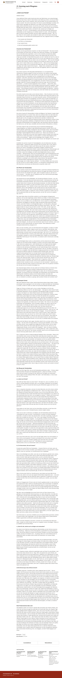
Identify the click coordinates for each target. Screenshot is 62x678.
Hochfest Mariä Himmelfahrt (31, 652)
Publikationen (37, 2)
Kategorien (45, 2)
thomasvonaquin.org (10, 2)
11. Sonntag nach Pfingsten (42, 652)
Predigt (24, 634)
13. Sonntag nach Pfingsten (21, 652)
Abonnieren (16, 673)
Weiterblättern (48, 642)
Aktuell (23, 2)
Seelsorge (29, 2)
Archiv (51, 2)
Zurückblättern (27, 642)
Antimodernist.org (8, 673)
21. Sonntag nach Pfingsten (27, 6)
